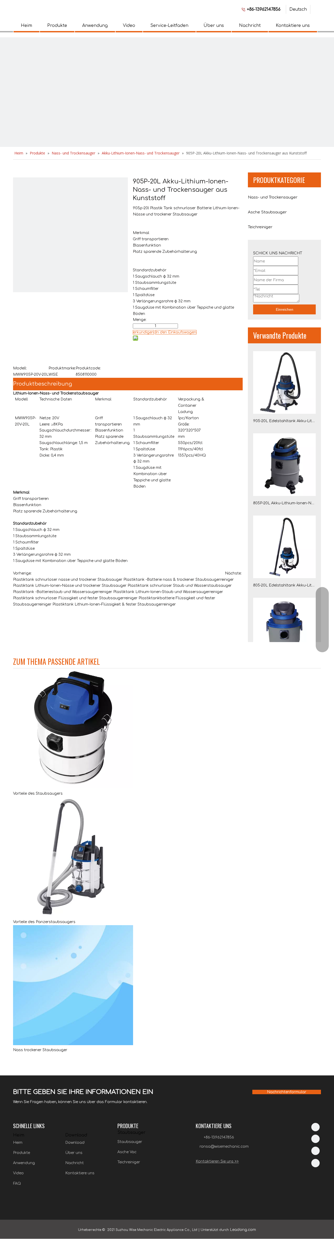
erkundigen (143, 332)
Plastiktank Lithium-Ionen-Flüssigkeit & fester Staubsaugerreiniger (114, 604)
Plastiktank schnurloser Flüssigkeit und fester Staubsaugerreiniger (75, 598)
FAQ (17, 1184)
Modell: (20, 368)
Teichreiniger (128, 1162)
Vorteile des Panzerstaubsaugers (44, 922)
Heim (26, 25)
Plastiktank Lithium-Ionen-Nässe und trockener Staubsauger (70, 586)
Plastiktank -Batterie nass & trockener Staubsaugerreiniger (178, 580)
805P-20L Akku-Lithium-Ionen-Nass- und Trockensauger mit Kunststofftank (284, 503)
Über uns (214, 25)
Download (75, 1143)
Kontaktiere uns (293, 25)
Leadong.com (243, 1230)
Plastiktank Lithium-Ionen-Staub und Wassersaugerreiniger (168, 592)
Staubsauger (129, 1142)
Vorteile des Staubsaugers (38, 793)
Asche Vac (126, 1152)
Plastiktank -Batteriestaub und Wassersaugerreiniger (62, 592)
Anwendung (95, 25)
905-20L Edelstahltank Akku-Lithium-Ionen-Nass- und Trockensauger (284, 421)
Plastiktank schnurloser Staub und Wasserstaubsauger (180, 586)
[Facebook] (315, 1139)
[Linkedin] (315, 1127)
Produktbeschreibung (42, 384)
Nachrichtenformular (286, 1092)
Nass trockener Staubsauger (40, 1050)
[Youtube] (315, 1163)
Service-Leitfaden (169, 25)
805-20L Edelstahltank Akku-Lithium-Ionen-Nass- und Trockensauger (284, 585)
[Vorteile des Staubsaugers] (73, 787)
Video (129, 25)
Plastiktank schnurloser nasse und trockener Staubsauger (67, 580)
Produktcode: (88, 368)
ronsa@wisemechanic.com (224, 1146)
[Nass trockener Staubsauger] (73, 1044)
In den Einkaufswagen (176, 332)
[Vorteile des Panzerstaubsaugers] (73, 916)
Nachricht (250, 25)
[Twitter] (315, 1151)
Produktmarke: (62, 368)
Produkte (57, 25)
